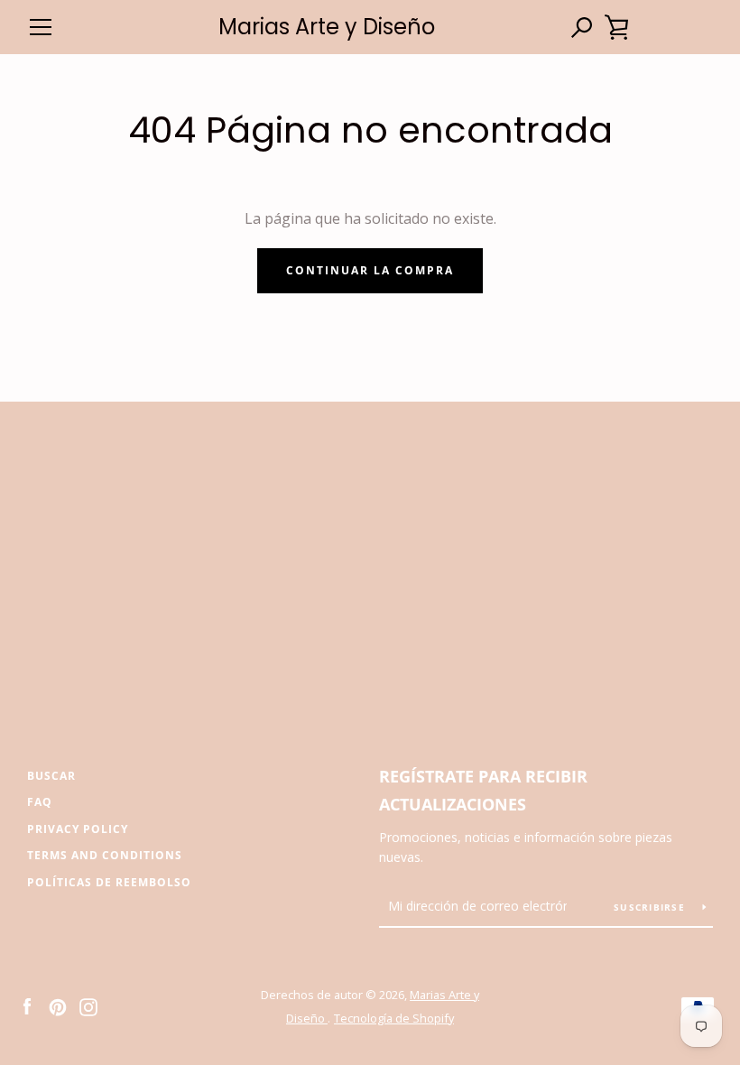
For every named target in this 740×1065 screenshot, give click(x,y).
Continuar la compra (370, 270)
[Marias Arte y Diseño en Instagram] (88, 1005)
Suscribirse (651, 907)
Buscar (51, 775)
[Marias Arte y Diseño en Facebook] (27, 1005)
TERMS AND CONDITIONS (104, 855)
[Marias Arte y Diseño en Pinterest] (58, 1005)
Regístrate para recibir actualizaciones (483, 790)
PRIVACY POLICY (77, 829)
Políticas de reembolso (109, 882)
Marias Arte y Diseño (326, 27)
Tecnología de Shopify (394, 1018)
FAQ (39, 802)
